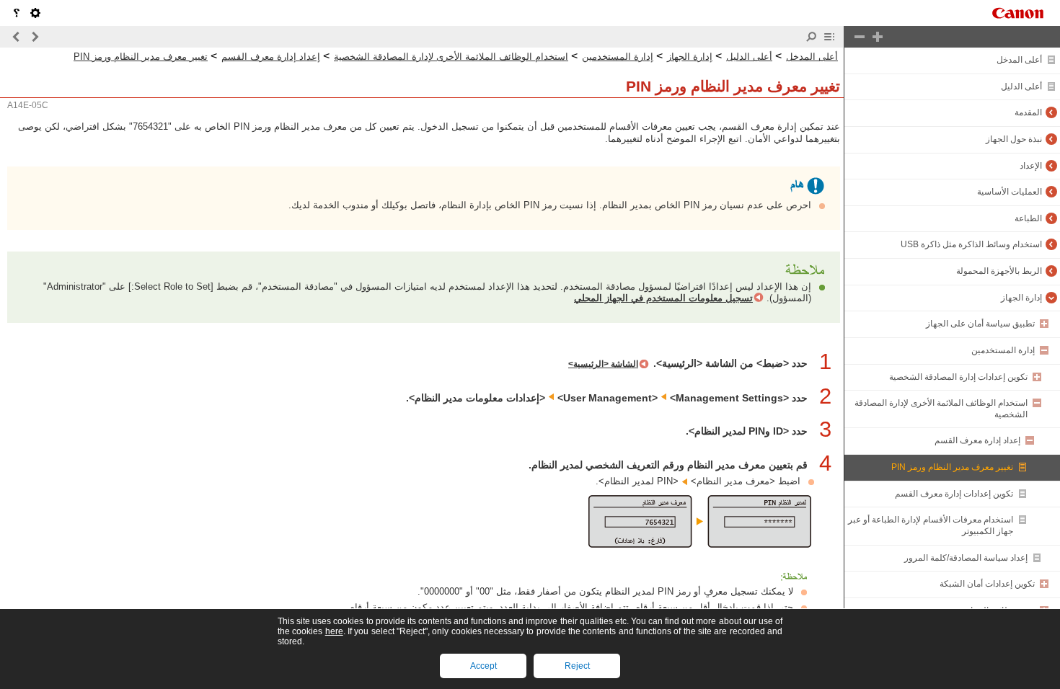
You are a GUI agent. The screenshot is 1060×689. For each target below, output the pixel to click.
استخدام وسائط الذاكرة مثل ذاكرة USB (971, 244)
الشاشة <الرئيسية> (603, 364)
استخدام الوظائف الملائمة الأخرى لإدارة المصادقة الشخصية (451, 56)
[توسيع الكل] (877, 37)
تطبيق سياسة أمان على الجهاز (980, 324)
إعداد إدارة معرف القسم (977, 440)
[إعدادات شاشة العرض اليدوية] (35, 13)
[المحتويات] (829, 37)
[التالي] (17, 37)
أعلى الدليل (1021, 86)
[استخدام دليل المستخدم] (17, 13)
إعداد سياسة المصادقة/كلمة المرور (966, 558)
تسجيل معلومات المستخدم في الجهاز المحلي (663, 297)
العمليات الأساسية (1009, 192)
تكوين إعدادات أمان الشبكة (987, 584)
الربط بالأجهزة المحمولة (999, 271)
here (334, 631)
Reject (577, 666)
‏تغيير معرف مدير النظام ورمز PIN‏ (952, 467)
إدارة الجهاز (1021, 298)
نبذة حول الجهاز (1014, 139)
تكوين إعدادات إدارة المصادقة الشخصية (958, 377)
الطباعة (1028, 218)
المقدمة (1028, 112)
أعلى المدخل (1019, 60)
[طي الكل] (859, 37)
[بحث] (811, 37)
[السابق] (35, 37)
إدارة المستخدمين (1003, 350)
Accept (483, 666)
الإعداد (1031, 166)
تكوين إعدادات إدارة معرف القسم (954, 494)
